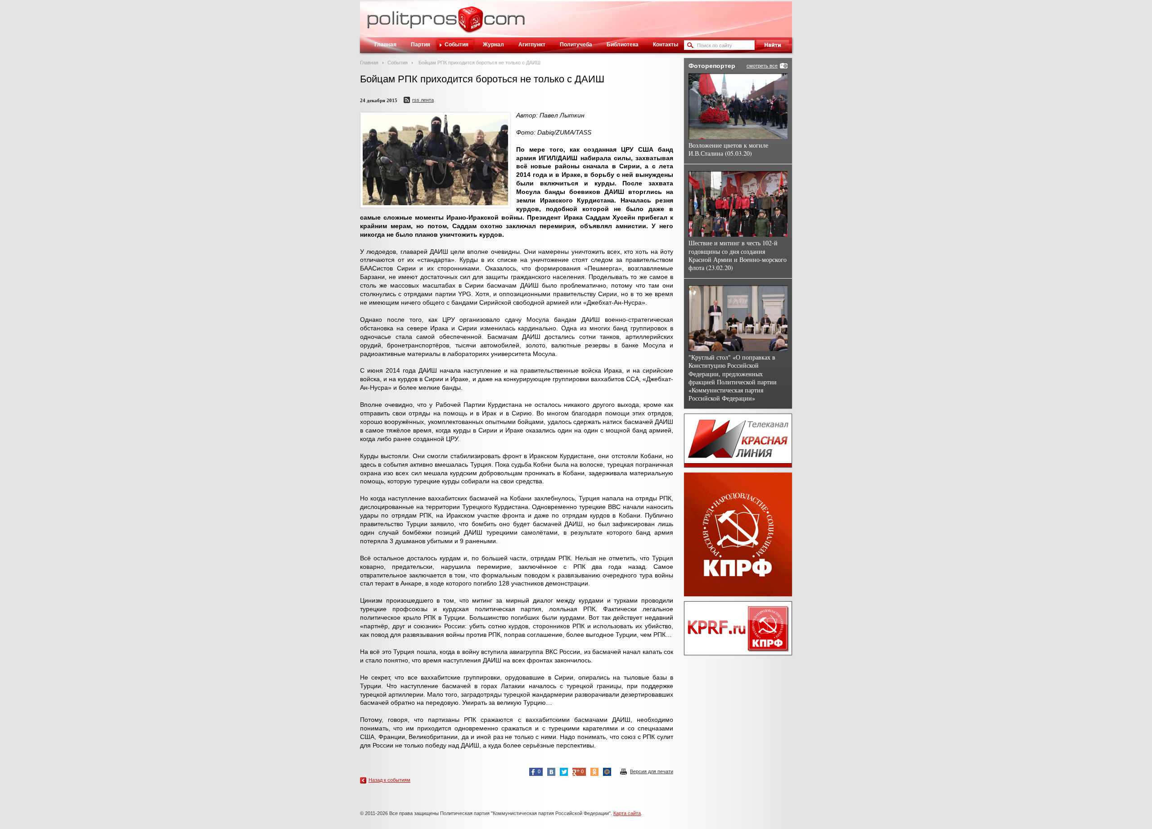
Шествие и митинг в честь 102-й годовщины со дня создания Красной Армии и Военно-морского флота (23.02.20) (737, 255)
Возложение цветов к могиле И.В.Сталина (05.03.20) (728, 149)
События (456, 44)
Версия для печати (651, 771)
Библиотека (623, 44)
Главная (385, 44)
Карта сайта (627, 813)
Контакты (665, 44)
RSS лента (423, 100)
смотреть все (762, 65)
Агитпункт (531, 44)
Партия (420, 44)
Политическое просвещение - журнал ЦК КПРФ (470, 24)
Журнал (493, 44)
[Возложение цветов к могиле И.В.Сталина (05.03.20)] (738, 106)
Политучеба (576, 44)
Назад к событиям (389, 780)
